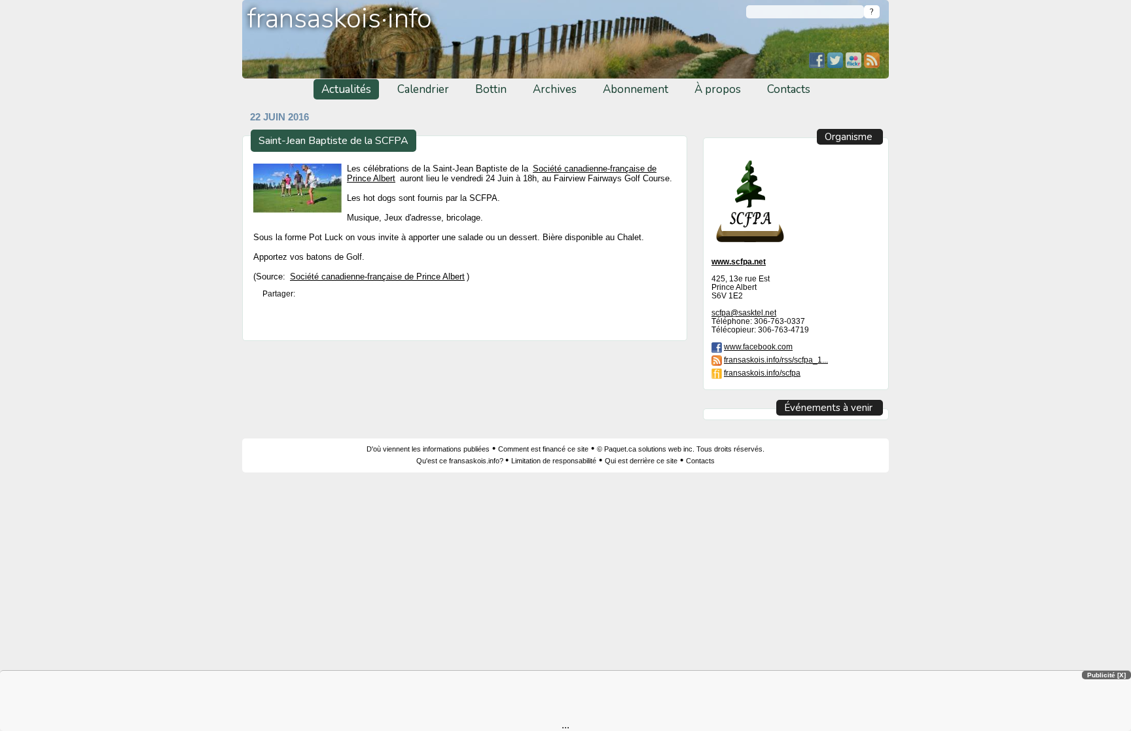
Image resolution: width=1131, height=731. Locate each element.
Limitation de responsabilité (553, 461)
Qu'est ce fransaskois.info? (460, 461)
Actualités (346, 89)
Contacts (788, 89)
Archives (555, 89)
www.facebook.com (758, 346)
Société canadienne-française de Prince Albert (377, 276)
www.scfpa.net (738, 261)
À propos (717, 89)
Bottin (491, 89)
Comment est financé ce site (543, 449)
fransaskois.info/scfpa (762, 372)
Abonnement (635, 89)
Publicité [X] (1106, 675)
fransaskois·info (339, 18)
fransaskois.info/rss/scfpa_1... (776, 359)
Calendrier (423, 89)
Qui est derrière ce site (641, 461)
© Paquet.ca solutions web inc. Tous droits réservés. (680, 449)
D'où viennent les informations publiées (428, 449)
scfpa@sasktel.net (743, 312)
